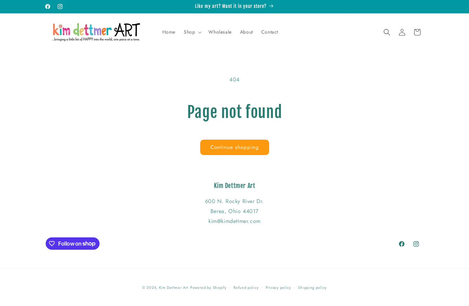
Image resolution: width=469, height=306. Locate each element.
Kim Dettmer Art (174, 287)
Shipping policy (312, 287)
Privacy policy (278, 287)
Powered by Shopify (208, 287)
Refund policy (246, 287)
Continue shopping (234, 147)
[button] (192, 32)
